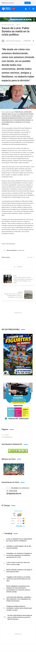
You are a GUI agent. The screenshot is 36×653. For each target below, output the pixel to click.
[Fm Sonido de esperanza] (8, 8)
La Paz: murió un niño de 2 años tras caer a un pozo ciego (18, 563)
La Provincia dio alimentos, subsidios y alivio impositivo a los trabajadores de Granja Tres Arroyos (18, 599)
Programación (7, 437)
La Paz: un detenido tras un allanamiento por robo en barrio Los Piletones (19, 540)
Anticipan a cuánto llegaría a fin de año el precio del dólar (18, 547)
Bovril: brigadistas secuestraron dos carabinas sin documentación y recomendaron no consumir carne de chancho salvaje (18, 589)
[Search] (30, 9)
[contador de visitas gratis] (18, 451)
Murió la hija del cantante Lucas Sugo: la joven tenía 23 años (19, 570)
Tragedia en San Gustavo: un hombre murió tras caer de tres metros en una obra (18, 579)
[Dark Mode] (26, 9)
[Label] (33, 9)
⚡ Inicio (6, 435)
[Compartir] (33, 40)
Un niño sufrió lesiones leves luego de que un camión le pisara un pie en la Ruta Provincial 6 (20, 617)
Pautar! (27, 3)
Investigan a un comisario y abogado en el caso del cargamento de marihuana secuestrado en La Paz (19, 555)
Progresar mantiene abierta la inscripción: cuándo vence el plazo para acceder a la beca (19, 608)
